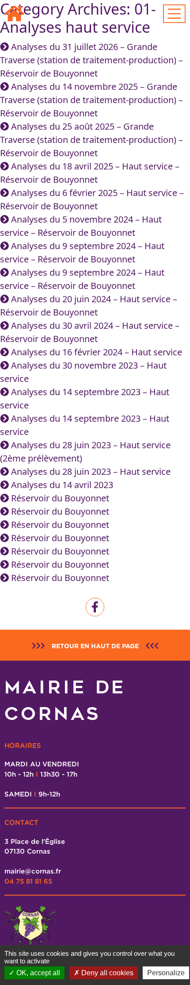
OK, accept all (37, 973)
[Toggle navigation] (174, 13)
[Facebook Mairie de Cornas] (95, 607)
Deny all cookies (106, 973)
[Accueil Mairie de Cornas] (14, 13)
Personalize (166, 973)
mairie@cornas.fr (32, 870)
